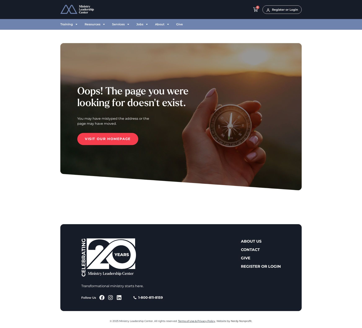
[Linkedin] (119, 297)
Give (179, 24)
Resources (92, 24)
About (159, 24)
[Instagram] (110, 297)
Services (118, 24)
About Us (251, 241)
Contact (250, 249)
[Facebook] (102, 297)
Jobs (139, 24)
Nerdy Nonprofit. (241, 321)
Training (66, 24)
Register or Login (261, 266)
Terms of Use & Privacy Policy (196, 321)
